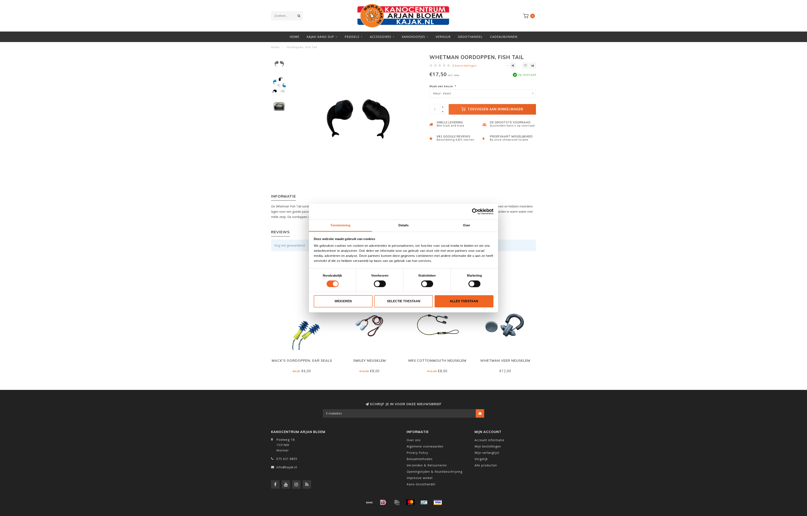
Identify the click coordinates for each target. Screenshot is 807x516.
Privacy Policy (417, 453)
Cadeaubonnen (503, 37)
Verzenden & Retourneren (427, 465)
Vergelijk (481, 459)
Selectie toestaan (403, 301)
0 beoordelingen (464, 65)
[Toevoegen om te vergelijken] (533, 65)
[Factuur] (397, 502)
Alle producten (486, 465)
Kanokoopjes (413, 37)
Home (294, 37)
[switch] (380, 283)
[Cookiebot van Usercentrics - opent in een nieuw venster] (475, 211)
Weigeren (343, 301)
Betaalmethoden (420, 459)
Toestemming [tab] (340, 225)
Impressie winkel (420, 478)
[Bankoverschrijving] (369, 502)
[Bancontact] (424, 502)
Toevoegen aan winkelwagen (495, 109)
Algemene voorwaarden (425, 446)
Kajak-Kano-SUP (320, 37)
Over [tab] (466, 225)
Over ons (414, 440)
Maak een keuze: (442, 86)
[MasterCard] (410, 502)
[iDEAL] (383, 502)
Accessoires (380, 37)
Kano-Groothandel (421, 484)
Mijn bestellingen (488, 446)
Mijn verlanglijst (487, 453)
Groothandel (470, 37)
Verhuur (443, 37)
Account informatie (489, 440)
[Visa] (438, 502)
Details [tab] (403, 225)
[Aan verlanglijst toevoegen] (525, 65)
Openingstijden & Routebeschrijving (434, 472)
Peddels (352, 37)
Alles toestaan (464, 301)
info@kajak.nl (286, 467)
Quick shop (303, 359)
